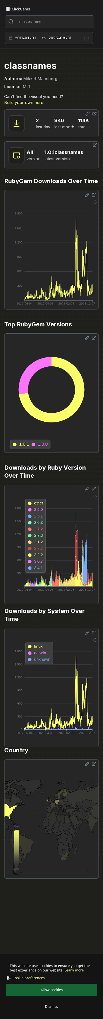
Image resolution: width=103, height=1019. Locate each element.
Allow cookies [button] (51, 989)
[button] (51, 978)
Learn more (74, 970)
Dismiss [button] (51, 1006)
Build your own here (23, 102)
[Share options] (87, 113)
